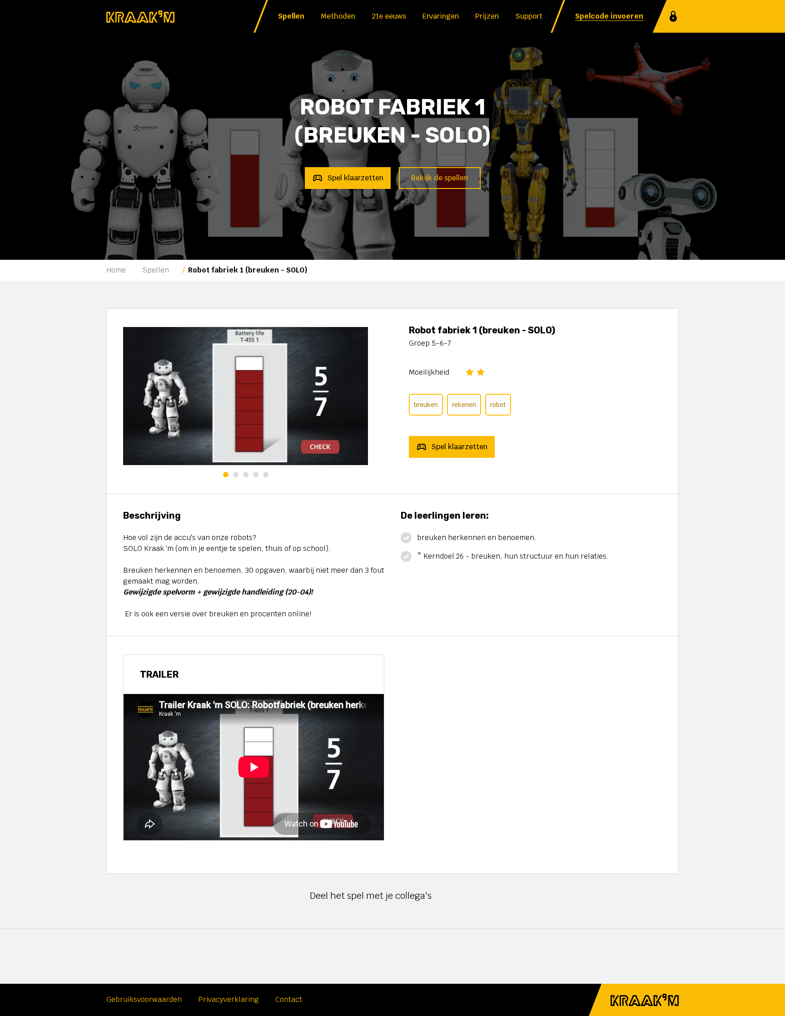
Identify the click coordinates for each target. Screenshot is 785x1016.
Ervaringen (440, 16)
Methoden (338, 16)
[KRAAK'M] (140, 16)
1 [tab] (226, 474)
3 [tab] (245, 474)
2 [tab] (235, 474)
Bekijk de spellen (439, 178)
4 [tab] (255, 474)
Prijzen (487, 16)
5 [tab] (265, 474)
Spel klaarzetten (355, 178)
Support (528, 16)
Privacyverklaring (228, 999)
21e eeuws (389, 16)
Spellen (291, 16)
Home (116, 270)
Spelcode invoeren (609, 16)
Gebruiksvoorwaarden (144, 999)
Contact (288, 999)
